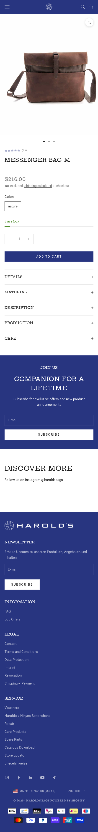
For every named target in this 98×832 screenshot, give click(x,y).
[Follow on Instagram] (7, 777)
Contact (11, 644)
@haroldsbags (52, 480)
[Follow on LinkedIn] (30, 777)
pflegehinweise (16, 763)
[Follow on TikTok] (54, 777)
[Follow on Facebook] (18, 777)
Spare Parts (13, 739)
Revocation (13, 675)
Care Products (15, 732)
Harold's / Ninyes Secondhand (27, 716)
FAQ (8, 611)
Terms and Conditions (21, 652)
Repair (9, 724)
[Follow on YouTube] (42, 777)
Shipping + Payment (20, 683)
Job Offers (13, 619)
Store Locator (15, 755)
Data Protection (16, 660)
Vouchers (12, 708)
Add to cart (49, 256)
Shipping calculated (38, 186)
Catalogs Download (19, 747)
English (73, 791)
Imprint (10, 668)
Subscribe (49, 434)
